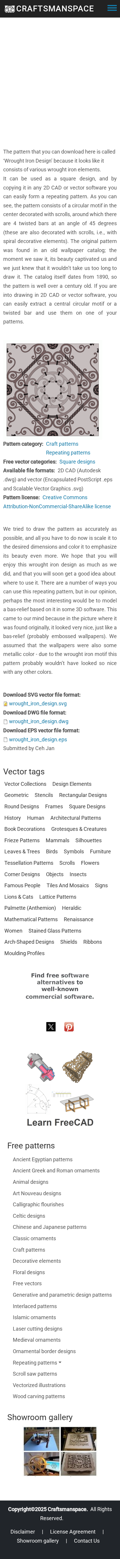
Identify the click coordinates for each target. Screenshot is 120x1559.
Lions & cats (18, 897)
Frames (54, 806)
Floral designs (29, 1272)
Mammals (57, 840)
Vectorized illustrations (39, 1385)
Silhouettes (88, 840)
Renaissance (78, 919)
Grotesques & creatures (79, 829)
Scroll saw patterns (35, 1374)
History (12, 818)
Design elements (71, 784)
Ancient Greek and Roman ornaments (56, 1170)
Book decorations (24, 829)
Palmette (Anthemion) (30, 908)
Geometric (16, 795)
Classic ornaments (34, 1238)
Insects (78, 874)
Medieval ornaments (37, 1340)
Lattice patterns (57, 897)
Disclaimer (22, 1532)
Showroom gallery (38, 1541)
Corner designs (22, 874)
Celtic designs (29, 1216)
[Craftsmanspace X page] (51, 1026)
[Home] (9, 9)
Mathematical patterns (31, 919)
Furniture (100, 851)
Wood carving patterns (39, 1396)
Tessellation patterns (28, 863)
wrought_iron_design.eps (38, 739)
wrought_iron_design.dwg (38, 721)
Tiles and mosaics (68, 885)
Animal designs (30, 1182)
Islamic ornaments (34, 1317)
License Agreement (73, 1532)
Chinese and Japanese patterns (50, 1227)
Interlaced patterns (35, 1306)
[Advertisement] (60, 87)
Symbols (74, 851)
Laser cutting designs (37, 1329)
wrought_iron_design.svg (38, 703)
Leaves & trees (22, 851)
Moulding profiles (24, 953)
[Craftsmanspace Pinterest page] (69, 1026)
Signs (101, 885)
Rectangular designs (83, 795)
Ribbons (92, 942)
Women (13, 931)
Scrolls (67, 863)
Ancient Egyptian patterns (43, 1159)
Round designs (21, 806)
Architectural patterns (75, 818)
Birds (52, 851)
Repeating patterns (68, 452)
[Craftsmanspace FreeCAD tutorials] (60, 1089)
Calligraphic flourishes (38, 1204)
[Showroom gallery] (60, 1451)
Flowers (90, 863)
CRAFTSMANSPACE (55, 8)
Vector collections (25, 784)
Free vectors (27, 1283)
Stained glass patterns (55, 931)
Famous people (22, 885)
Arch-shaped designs (29, 942)
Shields (68, 942)
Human (35, 818)
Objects (54, 874)
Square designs (77, 462)
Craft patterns (62, 444)
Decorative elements (37, 1261)
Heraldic (71, 908)
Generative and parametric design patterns (62, 1295)
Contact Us (87, 1541)
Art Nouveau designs (37, 1193)
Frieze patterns (22, 840)
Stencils (44, 795)
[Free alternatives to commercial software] (60, 986)
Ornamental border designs (44, 1351)
